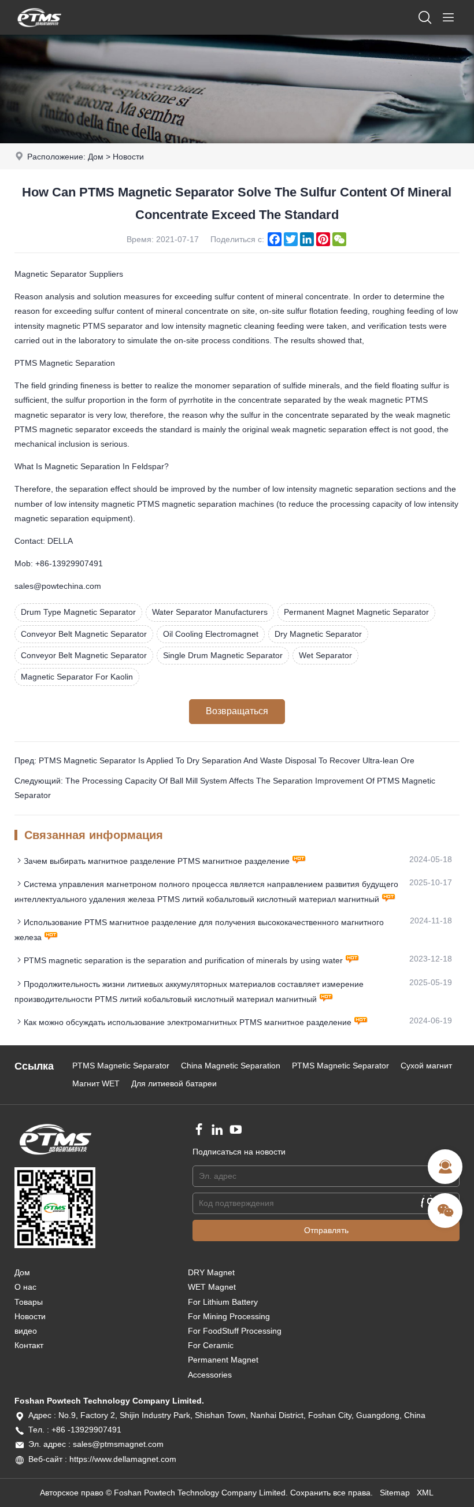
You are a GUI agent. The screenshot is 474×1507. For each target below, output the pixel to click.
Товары (28, 1301)
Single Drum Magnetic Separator (223, 655)
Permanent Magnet (223, 1359)
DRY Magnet (211, 1272)
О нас (25, 1286)
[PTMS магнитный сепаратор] (39, 31)
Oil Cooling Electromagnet (210, 634)
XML (425, 1492)
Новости (128, 156)
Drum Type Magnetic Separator (78, 612)
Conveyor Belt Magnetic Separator (84, 634)
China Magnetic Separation (230, 1065)
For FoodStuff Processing (235, 1330)
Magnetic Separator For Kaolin (77, 676)
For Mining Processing (229, 1316)
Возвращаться (237, 711)
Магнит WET (96, 1083)
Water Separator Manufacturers (210, 612)
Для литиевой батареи (174, 1083)
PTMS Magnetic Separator (120, 1065)
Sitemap (395, 1492)
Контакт (28, 1345)
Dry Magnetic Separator (318, 634)
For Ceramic (211, 1345)
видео (25, 1330)
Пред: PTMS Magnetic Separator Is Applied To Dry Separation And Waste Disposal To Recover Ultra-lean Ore (214, 760)
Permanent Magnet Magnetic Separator (356, 612)
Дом (95, 156)
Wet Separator (325, 655)
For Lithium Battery (223, 1301)
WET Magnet (212, 1286)
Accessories (210, 1374)
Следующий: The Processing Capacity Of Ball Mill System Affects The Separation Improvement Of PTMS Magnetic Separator (224, 788)
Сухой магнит (426, 1065)
